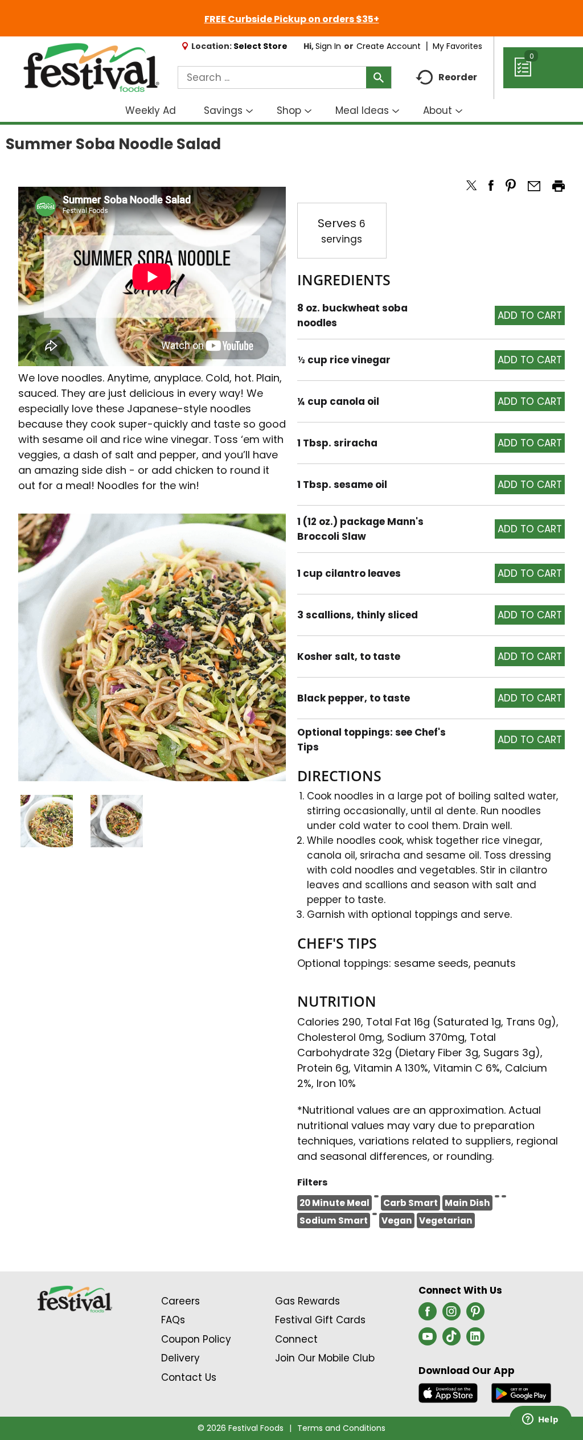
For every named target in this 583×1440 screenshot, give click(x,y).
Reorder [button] (457, 77)
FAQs (173, 1320)
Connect (296, 1339)
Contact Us (188, 1377)
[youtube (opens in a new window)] (427, 1340)
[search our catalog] (378, 77)
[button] (46, 821)
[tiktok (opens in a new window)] (451, 1340)
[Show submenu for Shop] (308, 111)
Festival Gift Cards (320, 1320)
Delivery (180, 1358)
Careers (180, 1301)
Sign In (328, 46)
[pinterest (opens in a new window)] (475, 1315)
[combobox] (285, 77)
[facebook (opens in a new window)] (427, 1315)
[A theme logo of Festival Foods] (91, 68)
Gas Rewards (307, 1301)
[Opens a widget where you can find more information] (540, 1420)
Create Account (388, 46)
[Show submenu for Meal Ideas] (395, 111)
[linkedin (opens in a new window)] (475, 1340)
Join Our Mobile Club (325, 1358)
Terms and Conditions (341, 1428)
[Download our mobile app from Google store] (521, 1392)
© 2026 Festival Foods (241, 1428)
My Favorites (457, 46)
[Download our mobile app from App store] (448, 1392)
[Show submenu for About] (458, 111)
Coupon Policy (196, 1339)
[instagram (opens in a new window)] (451, 1315)
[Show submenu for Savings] (249, 111)
